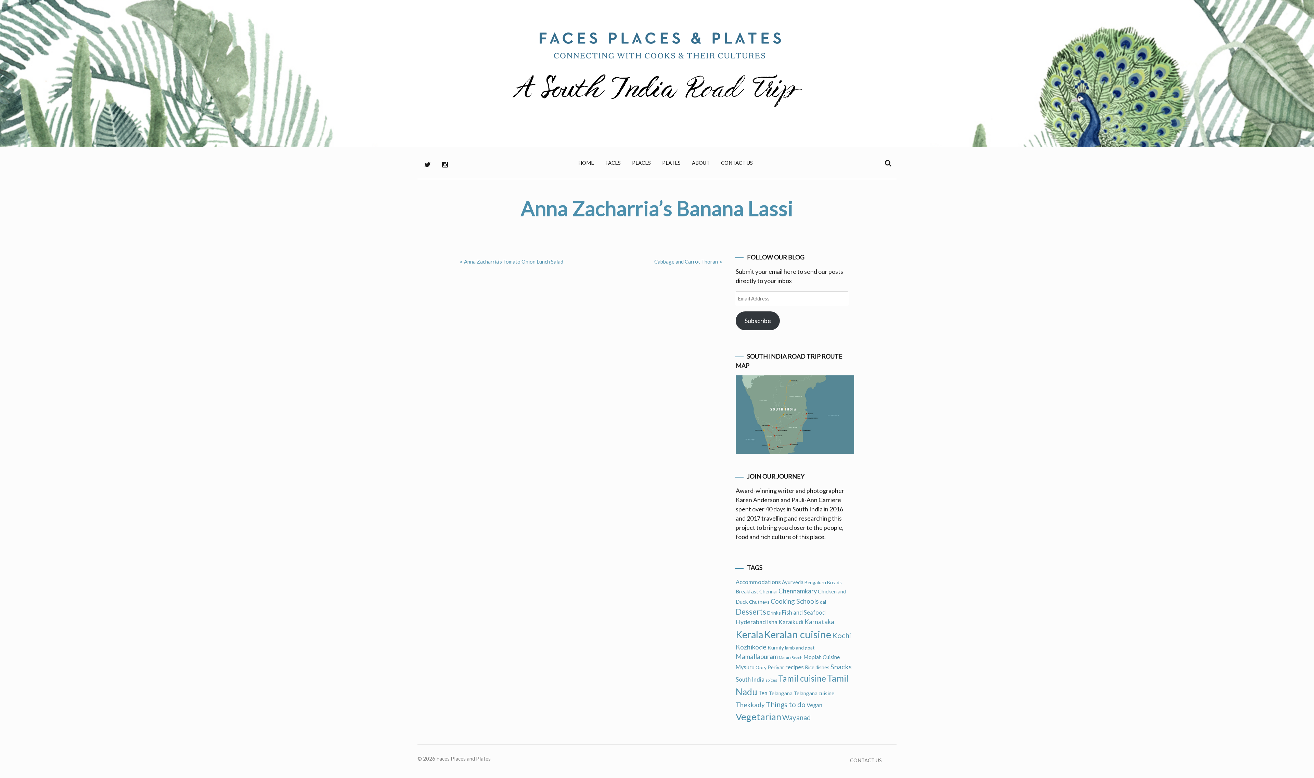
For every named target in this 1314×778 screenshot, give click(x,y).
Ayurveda (792, 582)
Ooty (761, 667)
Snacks (841, 666)
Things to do (786, 704)
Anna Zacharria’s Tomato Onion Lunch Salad (513, 261)
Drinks (774, 613)
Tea (763, 693)
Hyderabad (751, 622)
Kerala (749, 634)
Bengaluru (815, 582)
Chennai (768, 591)
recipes (794, 667)
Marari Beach (790, 657)
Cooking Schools (795, 601)
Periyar (776, 667)
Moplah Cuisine (821, 657)
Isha (772, 622)
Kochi (841, 635)
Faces (613, 163)
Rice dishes (817, 667)
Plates (671, 163)
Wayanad (796, 717)
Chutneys (759, 602)
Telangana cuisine (814, 693)
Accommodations (758, 582)
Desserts (751, 611)
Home (586, 163)
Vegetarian (758, 716)
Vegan (814, 705)
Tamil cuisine (802, 678)
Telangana (781, 693)
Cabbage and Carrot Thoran (686, 261)
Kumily (776, 647)
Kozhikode (751, 647)
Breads (834, 582)
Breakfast (747, 591)
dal (823, 602)
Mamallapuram (757, 656)
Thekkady (750, 705)
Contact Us (737, 163)
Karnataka (819, 622)
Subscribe (758, 320)
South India (750, 679)
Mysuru (745, 667)
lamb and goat (800, 647)
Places (641, 163)
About (701, 163)
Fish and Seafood (804, 612)
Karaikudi (790, 622)
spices (771, 680)
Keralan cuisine (797, 634)
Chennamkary (797, 591)
